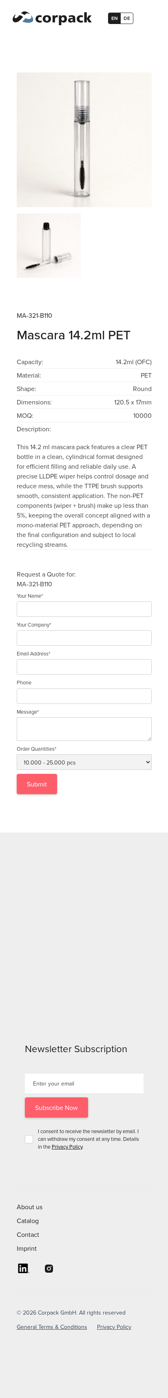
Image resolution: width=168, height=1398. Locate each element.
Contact (28, 1234)
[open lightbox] (84, 139)
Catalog (28, 1220)
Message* (28, 711)
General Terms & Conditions (52, 1327)
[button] (148, 18)
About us (29, 1206)
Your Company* (34, 624)
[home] (50, 18)
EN (114, 18)
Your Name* (30, 595)
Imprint (27, 1248)
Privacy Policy (67, 1146)
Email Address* (33, 653)
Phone (24, 682)
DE (127, 18)
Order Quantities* (36, 748)
